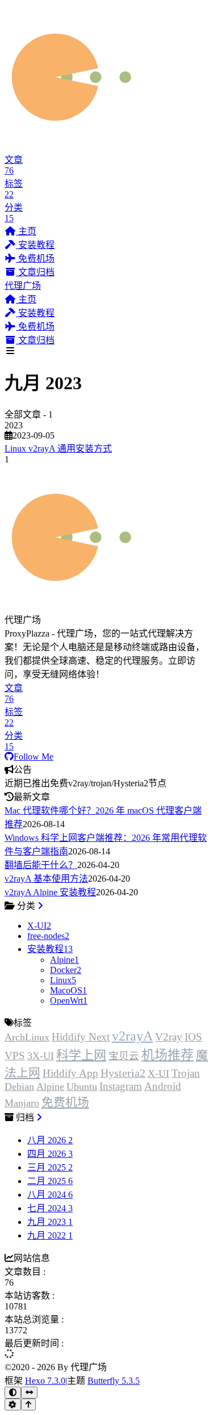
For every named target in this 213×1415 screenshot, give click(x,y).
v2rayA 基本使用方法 (46, 878)
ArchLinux (27, 1037)
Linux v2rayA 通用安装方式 (58, 448)
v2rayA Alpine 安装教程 (50, 892)
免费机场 (65, 1102)
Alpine (50, 1086)
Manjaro (22, 1103)
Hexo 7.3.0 (45, 1380)
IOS (193, 1037)
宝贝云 (123, 1056)
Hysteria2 (123, 1073)
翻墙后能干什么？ (41, 865)
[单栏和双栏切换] (29, 1393)
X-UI (158, 1073)
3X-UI (40, 1056)
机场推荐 (167, 1055)
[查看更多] (40, 906)
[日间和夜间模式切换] (13, 1393)
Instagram (120, 1086)
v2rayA (132, 1036)
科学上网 (81, 1055)
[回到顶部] (28, 1404)
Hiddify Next (81, 1037)
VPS (15, 1056)
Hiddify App (70, 1073)
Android (162, 1086)
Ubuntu (81, 1086)
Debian (19, 1086)
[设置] (13, 1404)
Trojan (186, 1073)
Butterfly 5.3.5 (113, 1380)
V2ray (168, 1037)
